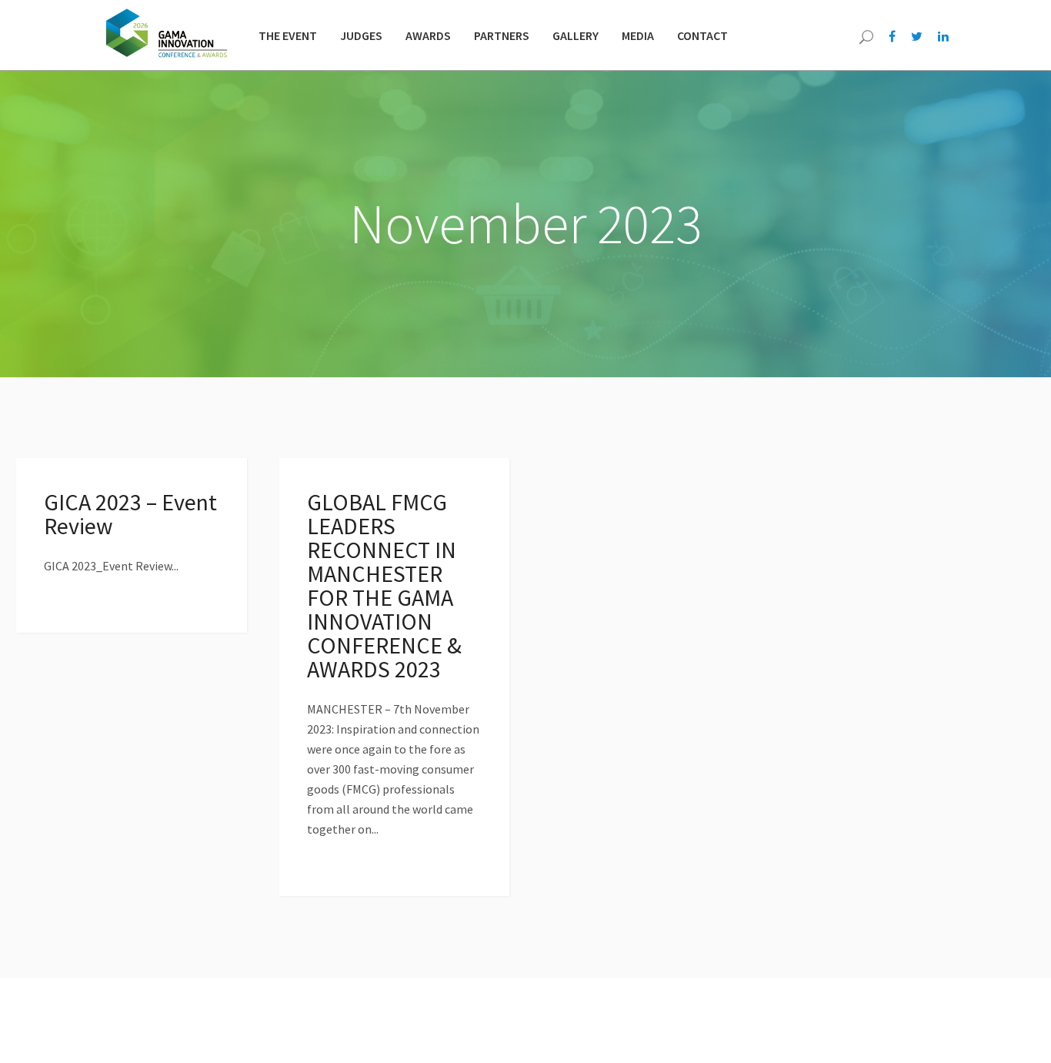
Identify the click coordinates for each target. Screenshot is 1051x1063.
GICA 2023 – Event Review (130, 513)
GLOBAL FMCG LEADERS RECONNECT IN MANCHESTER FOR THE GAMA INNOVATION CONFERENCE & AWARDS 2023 (384, 585)
